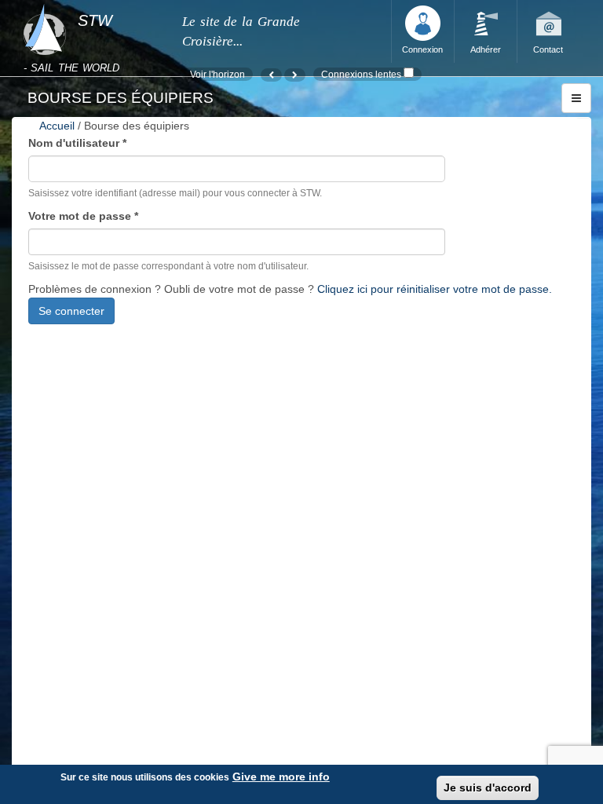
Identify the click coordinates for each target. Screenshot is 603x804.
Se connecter (71, 311)
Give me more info (281, 776)
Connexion (422, 49)
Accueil (57, 125)
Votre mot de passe (83, 216)
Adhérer (485, 49)
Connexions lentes (361, 74)
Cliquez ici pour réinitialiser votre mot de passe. (434, 289)
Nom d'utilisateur (77, 143)
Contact (548, 49)
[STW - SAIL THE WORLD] (93, 4)
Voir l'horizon (217, 74)
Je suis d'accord (488, 787)
